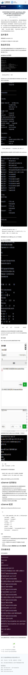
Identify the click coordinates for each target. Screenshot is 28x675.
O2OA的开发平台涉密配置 (10, 649)
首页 (2, 660)
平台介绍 (5, 660)
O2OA (2, 20)
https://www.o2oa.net (8, 671)
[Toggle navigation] (25, 2)
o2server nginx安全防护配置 (10, 651)
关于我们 (19, 660)
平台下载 (10, 660)
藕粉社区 (15, 660)
